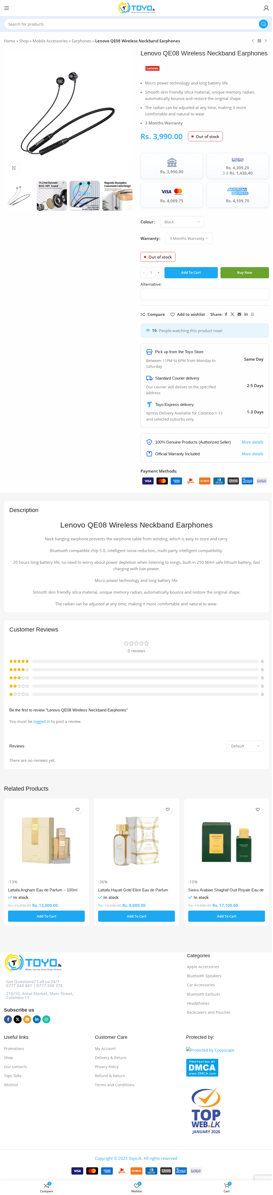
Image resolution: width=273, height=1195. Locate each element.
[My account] (266, 8)
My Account (105, 1048)
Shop (24, 40)
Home (9, 40)
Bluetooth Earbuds (203, 994)
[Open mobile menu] (6, 8)
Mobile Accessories (50, 40)
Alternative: (151, 284)
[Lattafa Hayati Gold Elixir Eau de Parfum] (136, 840)
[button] (46, 916)
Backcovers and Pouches (209, 1012)
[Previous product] (253, 41)
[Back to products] (259, 41)
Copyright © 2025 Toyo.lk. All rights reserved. (136, 1158)
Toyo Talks (13, 1075)
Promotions (14, 1048)
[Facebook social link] (226, 314)
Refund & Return (110, 1075)
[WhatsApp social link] (252, 314)
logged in (41, 721)
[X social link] (232, 314)
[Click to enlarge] (14, 168)
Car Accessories (201, 984)
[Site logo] (137, 7)
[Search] (263, 24)
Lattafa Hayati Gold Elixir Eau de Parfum (133, 890)
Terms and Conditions (114, 1084)
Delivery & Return (110, 1057)
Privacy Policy (107, 1066)
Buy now (244, 272)
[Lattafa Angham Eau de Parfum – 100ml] (46, 840)
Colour (146, 221)
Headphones (198, 1003)
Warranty (149, 238)
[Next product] (266, 41)
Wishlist (11, 1084)
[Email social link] (239, 314)
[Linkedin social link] (246, 314)
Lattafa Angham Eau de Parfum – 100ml (42, 890)
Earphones (81, 40)
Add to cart (191, 272)
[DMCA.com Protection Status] (226, 1068)
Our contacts (15, 1066)
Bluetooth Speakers (204, 975)
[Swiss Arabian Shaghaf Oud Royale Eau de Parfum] (226, 840)
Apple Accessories (203, 966)
